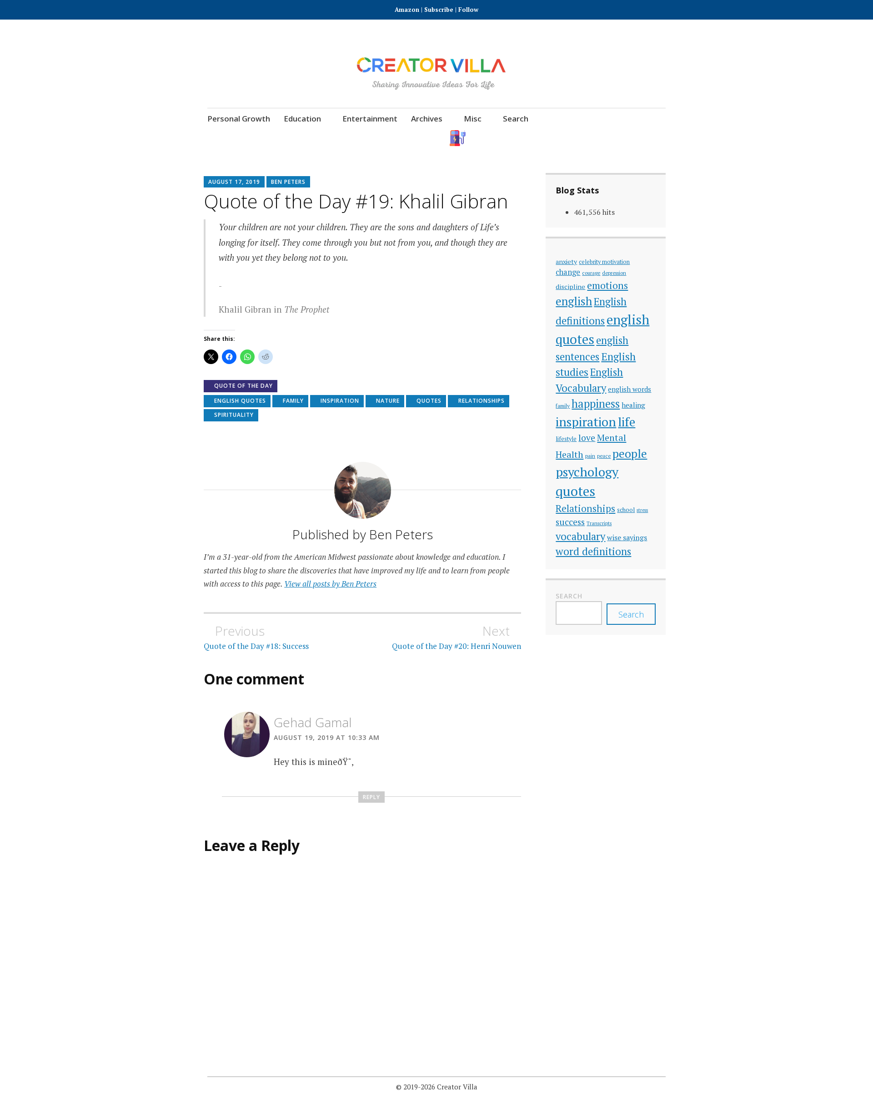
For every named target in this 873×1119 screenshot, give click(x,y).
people (629, 453)
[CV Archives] (633, 138)
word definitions (593, 551)
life (626, 422)
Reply (371, 797)
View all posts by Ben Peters (330, 583)
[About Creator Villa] (658, 138)
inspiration (340, 401)
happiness (596, 403)
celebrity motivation (604, 262)
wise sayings (627, 537)
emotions (607, 285)
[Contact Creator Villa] (608, 138)
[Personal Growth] (508, 138)
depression (614, 272)
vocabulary (580, 536)
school (626, 510)
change (568, 272)
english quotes (240, 401)
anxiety (566, 261)
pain (590, 455)
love (586, 438)
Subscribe (438, 9)
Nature (388, 401)
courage (591, 272)
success (570, 521)
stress (642, 510)
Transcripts (599, 523)
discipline (570, 286)
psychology (587, 471)
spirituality (234, 415)
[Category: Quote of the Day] (583, 138)
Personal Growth (238, 118)
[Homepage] (458, 138)
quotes (429, 401)
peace (604, 455)
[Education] (533, 138)
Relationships (481, 401)
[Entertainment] (558, 138)
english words (629, 389)
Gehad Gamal (313, 722)
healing (633, 405)
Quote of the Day (243, 386)
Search (515, 118)
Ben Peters (288, 182)
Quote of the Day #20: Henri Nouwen (456, 637)
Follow (468, 9)
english (574, 301)
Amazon (408, 9)
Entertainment (369, 118)
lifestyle (566, 439)
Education (302, 118)
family (293, 401)
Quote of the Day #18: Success (256, 637)
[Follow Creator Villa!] (483, 138)
